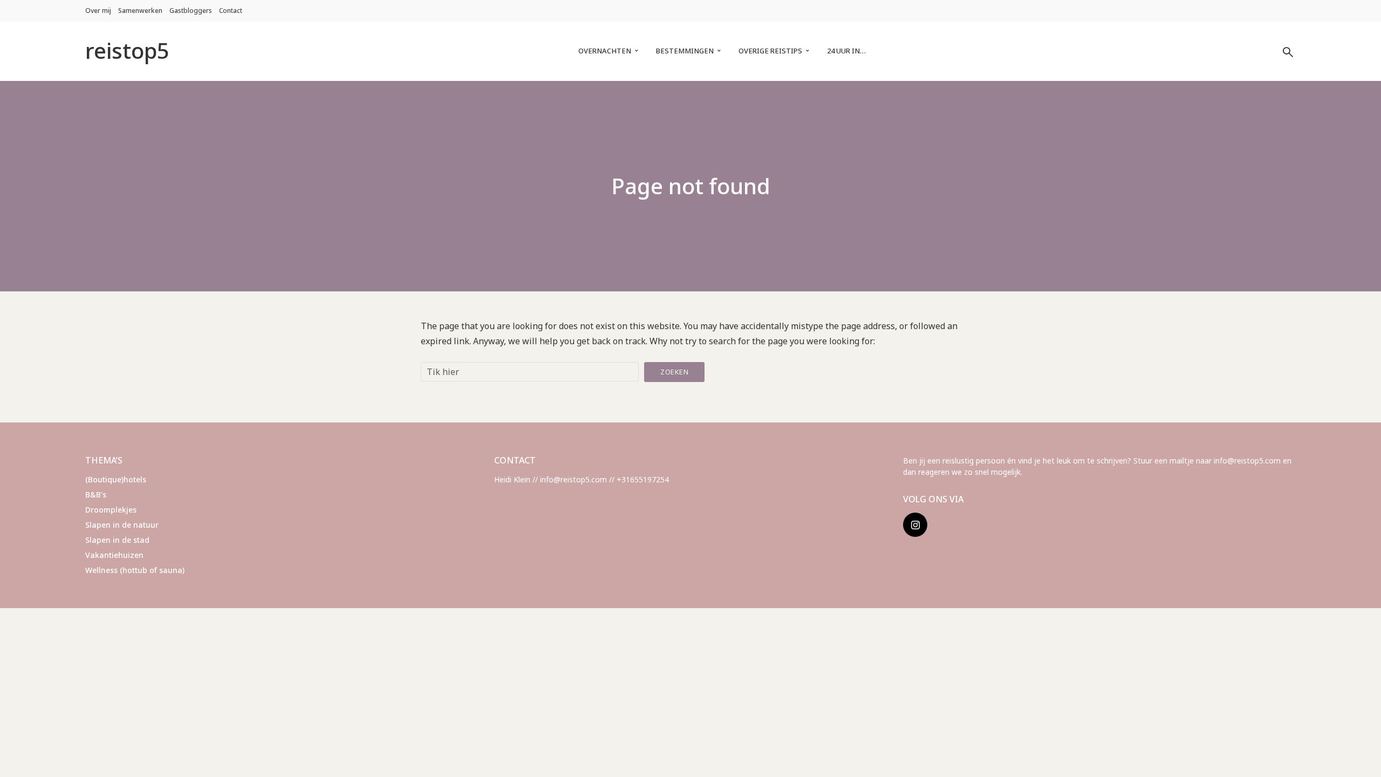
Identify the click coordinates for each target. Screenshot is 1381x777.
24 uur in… (846, 51)
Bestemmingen (685, 51)
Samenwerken (140, 10)
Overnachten (604, 51)
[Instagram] (915, 525)
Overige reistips (770, 51)
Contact (230, 10)
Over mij (98, 10)
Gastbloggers (190, 10)
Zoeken (674, 372)
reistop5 (127, 50)
